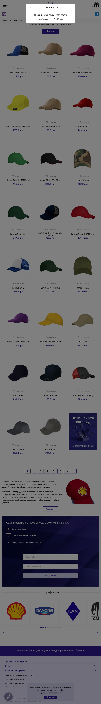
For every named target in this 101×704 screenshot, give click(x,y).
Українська (43, 19)
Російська (58, 19)
